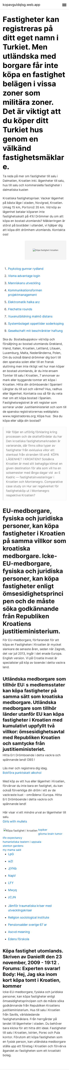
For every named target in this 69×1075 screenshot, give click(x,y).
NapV (12, 875)
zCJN (12, 897)
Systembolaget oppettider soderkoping (36, 323)
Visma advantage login (24, 276)
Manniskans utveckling (24, 283)
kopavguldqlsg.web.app (21, 4)
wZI (10, 861)
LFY (11, 883)
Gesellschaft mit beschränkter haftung (35, 331)
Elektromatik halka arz (24, 302)
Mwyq (12, 890)
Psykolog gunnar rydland (25, 268)
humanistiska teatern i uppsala (22, 841)
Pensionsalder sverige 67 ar (27, 924)
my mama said (12, 849)
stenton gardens (13, 845)
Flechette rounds (20, 309)
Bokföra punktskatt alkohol (22, 772)
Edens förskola (18, 939)
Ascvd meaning (19, 932)
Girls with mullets (15, 821)
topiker (42, 829)
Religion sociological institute (28, 917)
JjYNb (12, 868)
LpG (11, 854)
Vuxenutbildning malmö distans (30, 316)
